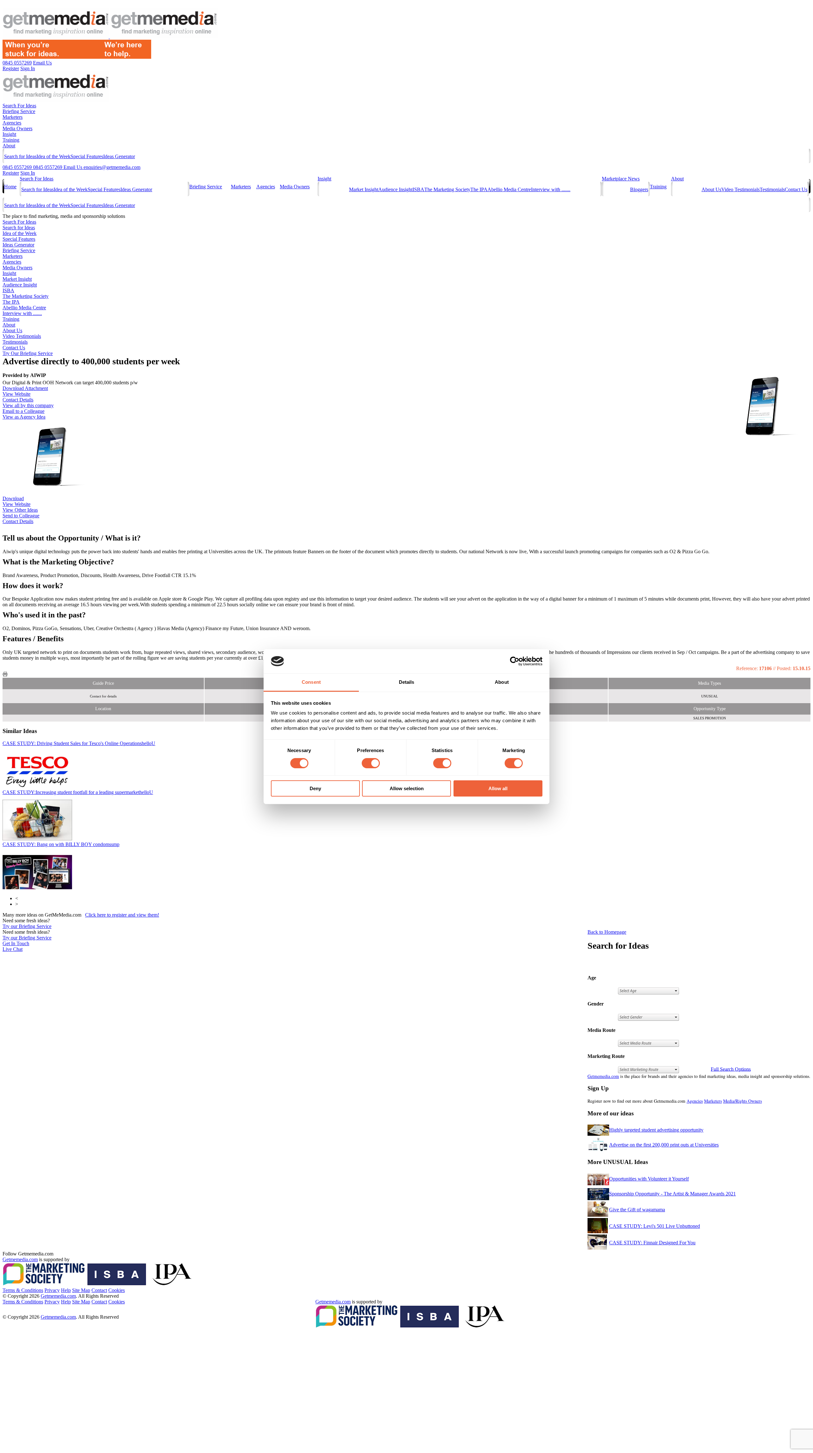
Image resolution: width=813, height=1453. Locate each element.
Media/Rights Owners (742, 1101)
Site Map (81, 1290)
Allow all (497, 788)
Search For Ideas (19, 105)
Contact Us (796, 189)
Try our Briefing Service (27, 926)
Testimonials (772, 189)
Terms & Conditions (23, 1290)
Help (66, 1290)
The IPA (478, 189)
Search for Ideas (20, 156)
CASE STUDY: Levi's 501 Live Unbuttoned (654, 1226)
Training (11, 140)
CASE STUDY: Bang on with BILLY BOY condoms (61, 844)
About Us (711, 189)
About (9, 145)
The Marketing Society (447, 189)
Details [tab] (406, 682)
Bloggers (639, 189)
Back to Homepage (607, 932)
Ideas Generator (119, 156)
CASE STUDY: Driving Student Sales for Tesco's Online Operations (79, 743)
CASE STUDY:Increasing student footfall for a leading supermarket (78, 792)
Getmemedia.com (603, 1076)
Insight (9, 134)
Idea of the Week (54, 156)
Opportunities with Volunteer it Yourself (649, 1178)
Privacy (52, 1290)
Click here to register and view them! (122, 915)
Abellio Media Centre (509, 189)
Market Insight (363, 189)
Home (10, 186)
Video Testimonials (740, 189)
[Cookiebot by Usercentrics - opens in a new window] (514, 661)
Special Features (87, 156)
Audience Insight (395, 189)
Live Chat (13, 949)
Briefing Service (19, 111)
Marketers (13, 117)
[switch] (371, 763)
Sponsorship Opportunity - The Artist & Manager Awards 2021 (672, 1193)
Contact (99, 1290)
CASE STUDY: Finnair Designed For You (652, 1242)
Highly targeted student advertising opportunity (656, 1130)
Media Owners (17, 128)
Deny (315, 788)
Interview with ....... (550, 189)
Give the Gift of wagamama (637, 1209)
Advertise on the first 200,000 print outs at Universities (664, 1144)
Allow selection (407, 788)
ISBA (418, 189)
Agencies (12, 122)
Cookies (116, 1290)
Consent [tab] (311, 682)
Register (11, 173)
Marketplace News (621, 178)
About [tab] (502, 682)
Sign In (27, 173)
